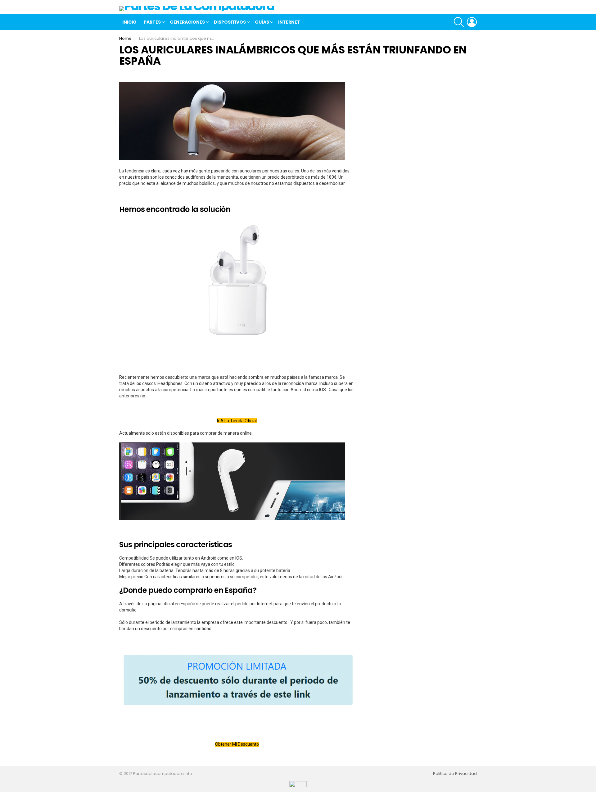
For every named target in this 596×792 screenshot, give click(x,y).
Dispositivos (230, 22)
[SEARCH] (459, 22)
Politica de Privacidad (455, 773)
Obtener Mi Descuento (237, 744)
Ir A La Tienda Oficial (237, 420)
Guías (262, 22)
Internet (289, 22)
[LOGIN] (472, 22)
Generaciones (187, 22)
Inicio (129, 22)
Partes (152, 22)
